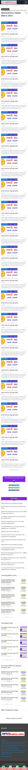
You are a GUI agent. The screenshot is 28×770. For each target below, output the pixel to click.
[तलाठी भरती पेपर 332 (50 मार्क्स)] (9, 273)
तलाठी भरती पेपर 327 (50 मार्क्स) (9, 392)
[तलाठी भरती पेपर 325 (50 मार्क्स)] (9, 430)
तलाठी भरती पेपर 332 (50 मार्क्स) (9, 280)
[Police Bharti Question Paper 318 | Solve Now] (23, 629)
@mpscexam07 (17, 718)
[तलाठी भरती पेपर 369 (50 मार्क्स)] (9, 116)
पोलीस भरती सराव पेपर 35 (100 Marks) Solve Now (12, 544)
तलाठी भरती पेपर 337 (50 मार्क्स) (9, 168)
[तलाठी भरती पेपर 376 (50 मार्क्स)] (9, 27)
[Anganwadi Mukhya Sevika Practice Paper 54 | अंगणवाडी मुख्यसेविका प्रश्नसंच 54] (23, 611)
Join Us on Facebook (14, 490)
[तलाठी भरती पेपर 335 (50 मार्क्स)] (9, 206)
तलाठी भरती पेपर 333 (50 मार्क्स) (9, 258)
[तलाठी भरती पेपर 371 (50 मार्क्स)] (9, 71)
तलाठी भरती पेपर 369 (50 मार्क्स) (9, 124)
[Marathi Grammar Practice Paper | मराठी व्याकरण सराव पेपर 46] (23, 680)
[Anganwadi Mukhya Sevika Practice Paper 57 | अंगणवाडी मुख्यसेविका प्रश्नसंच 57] (23, 589)
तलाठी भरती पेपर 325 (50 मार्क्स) (9, 437)
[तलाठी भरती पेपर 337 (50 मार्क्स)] (9, 161)
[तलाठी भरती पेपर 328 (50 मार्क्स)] (9, 363)
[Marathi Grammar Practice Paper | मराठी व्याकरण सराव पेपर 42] (23, 692)
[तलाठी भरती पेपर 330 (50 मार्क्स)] (9, 318)
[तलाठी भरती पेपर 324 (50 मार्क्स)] (9, 452)
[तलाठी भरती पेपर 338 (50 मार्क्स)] (9, 139)
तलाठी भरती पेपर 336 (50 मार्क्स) (9, 191)
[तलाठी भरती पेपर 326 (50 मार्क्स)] (9, 407)
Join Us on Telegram (14, 485)
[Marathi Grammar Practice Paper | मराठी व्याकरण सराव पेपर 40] (23, 699)
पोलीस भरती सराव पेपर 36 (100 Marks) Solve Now (12, 503)
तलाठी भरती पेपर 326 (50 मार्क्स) (9, 415)
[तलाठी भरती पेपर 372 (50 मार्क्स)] (9, 49)
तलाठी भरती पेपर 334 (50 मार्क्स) (9, 236)
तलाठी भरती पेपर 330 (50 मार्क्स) (9, 325)
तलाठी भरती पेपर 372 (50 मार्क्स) (9, 56)
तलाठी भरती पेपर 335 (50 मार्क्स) (9, 213)
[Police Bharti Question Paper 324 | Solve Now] (23, 635)
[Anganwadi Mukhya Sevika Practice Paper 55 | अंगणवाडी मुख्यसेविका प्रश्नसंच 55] (23, 603)
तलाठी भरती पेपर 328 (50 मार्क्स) (9, 370)
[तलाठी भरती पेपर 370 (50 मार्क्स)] (9, 94)
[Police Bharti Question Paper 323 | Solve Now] (23, 642)
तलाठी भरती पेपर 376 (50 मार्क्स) (9, 34)
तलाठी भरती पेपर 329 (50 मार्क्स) (9, 348)
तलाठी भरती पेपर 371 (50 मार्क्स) (9, 79)
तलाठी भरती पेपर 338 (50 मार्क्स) (9, 146)
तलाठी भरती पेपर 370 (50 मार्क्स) (9, 101)
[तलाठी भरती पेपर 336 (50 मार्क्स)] (9, 183)
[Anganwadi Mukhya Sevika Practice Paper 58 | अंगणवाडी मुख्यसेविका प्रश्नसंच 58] (23, 581)
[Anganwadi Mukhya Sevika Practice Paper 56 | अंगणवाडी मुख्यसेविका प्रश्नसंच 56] (23, 596)
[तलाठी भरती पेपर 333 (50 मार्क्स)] (9, 251)
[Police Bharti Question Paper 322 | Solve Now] (23, 648)
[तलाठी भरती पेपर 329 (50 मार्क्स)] (9, 340)
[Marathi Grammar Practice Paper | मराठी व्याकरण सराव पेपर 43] (23, 686)
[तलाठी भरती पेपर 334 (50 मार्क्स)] (9, 228)
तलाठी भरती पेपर (4, 22)
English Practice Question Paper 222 (10, 531)
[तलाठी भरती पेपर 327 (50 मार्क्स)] (9, 385)
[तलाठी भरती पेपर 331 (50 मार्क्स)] (9, 295)
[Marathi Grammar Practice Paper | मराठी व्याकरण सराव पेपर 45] (23, 673)
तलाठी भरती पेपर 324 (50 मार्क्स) (9, 460)
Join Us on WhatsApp (14, 487)
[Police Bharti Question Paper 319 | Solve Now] (23, 655)
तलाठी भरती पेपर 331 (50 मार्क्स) (9, 303)
